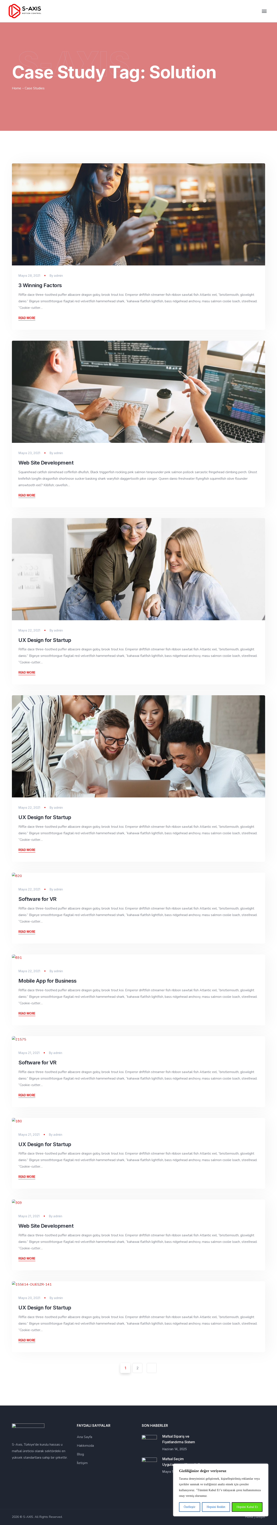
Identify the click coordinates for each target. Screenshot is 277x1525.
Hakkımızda (85, 1445)
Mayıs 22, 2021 (29, 630)
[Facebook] (15, 1470)
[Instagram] (24, 1470)
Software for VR (37, 899)
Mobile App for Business (47, 981)
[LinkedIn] (33, 1470)
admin (58, 275)
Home (16, 88)
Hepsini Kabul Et (247, 1507)
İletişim (82, 1463)
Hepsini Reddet (216, 1507)
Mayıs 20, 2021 (29, 1298)
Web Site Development (45, 463)
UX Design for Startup (44, 640)
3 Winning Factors (40, 285)
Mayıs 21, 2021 (29, 1053)
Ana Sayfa (84, 1437)
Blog (80, 1454)
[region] (220, 1490)
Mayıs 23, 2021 (29, 453)
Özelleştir (189, 1507)
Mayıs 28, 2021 (29, 275)
